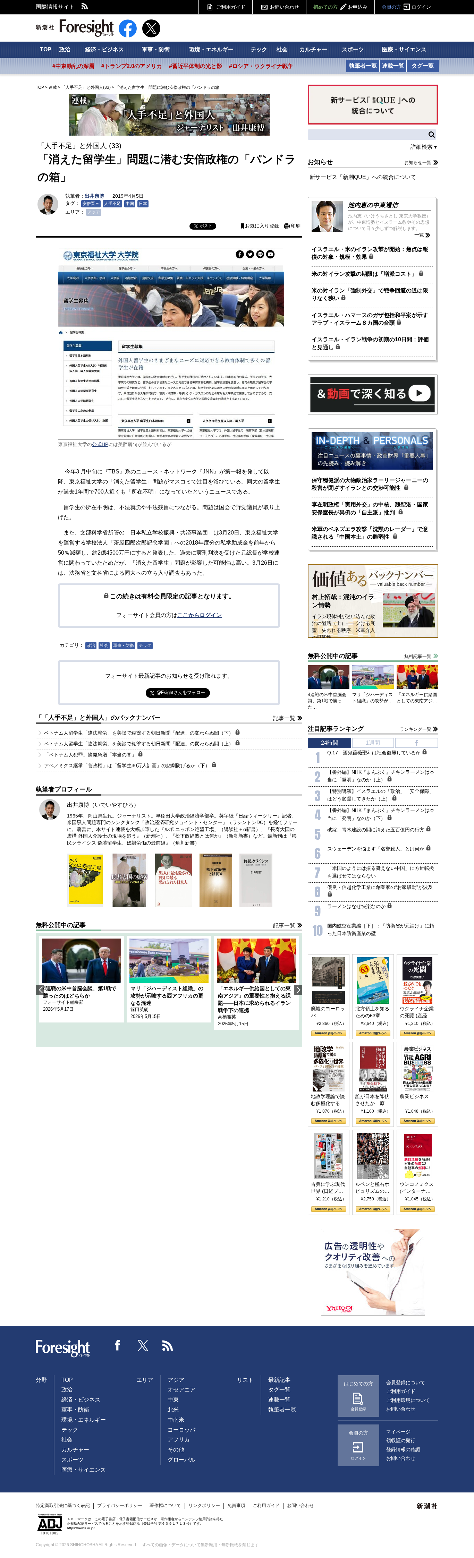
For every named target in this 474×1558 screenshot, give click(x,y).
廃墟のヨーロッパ (328, 1012)
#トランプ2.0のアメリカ (131, 66)
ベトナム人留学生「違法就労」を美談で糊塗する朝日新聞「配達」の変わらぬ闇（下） (139, 733)
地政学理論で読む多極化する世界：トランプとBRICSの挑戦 (328, 1100)
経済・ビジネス (104, 49)
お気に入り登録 (262, 226)
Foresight (63, 1349)
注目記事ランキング (336, 728)
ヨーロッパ (181, 1430)
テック (259, 49)
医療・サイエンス (404, 49)
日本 (143, 203)
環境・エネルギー (211, 49)
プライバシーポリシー (119, 1505)
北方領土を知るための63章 (372, 1012)
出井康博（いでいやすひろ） (103, 805)
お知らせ (320, 162)
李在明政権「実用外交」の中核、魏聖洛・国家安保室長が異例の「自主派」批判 (370, 508)
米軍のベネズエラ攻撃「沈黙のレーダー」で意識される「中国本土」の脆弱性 (370, 533)
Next (298, 990)
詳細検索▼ (424, 147)
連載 (53, 87)
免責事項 (236, 1505)
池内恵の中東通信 (373, 205)
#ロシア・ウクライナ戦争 (261, 66)
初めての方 (340, 7)
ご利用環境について (408, 1400)
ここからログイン (199, 615)
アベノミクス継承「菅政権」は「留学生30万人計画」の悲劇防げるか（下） (127, 765)
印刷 (296, 226)
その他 (176, 1450)
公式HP (100, 444)
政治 (64, 49)
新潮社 (427, 1506)
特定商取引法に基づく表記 (63, 1505)
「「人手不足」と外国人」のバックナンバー (98, 717)
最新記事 (279, 1380)
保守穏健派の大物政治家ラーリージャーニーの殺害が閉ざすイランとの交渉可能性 (370, 484)
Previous (40, 990)
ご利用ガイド (230, 7)
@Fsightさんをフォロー (180, 692)
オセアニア (181, 1390)
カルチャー (313, 49)
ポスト (206, 225)
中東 (173, 1400)
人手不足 (112, 203)
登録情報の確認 (403, 1449)
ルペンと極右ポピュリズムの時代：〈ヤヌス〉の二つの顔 (372, 1188)
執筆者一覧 (363, 66)
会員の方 (406, 7)
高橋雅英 (227, 1016)
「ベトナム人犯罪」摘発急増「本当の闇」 (91, 754)
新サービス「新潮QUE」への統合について (363, 177)
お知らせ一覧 (417, 162)
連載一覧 (393, 66)
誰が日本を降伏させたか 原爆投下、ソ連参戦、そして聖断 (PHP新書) (372, 1100)
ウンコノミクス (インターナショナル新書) (417, 1188)
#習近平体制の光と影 (195, 66)
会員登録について (405, 1382)
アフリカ (179, 1440)
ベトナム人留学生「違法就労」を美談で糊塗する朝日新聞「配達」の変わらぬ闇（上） (139, 743)
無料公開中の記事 (61, 925)
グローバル (181, 1460)
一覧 (419, 235)
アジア (93, 212)
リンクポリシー (204, 1505)
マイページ (398, 1432)
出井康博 (94, 196)
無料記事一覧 (417, 656)
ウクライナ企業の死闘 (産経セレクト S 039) (417, 1012)
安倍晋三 (91, 203)
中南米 (176, 1420)
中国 (130, 203)
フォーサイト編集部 (63, 1002)
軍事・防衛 (156, 49)
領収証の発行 (400, 1440)
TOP (45, 49)
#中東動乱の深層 (73, 66)
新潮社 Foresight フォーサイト (75, 28)
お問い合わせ (284, 7)
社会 (282, 49)
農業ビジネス (414, 1096)
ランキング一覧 (415, 729)
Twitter (143, 1345)
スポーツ (353, 49)
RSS (85, 7)
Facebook (118, 1345)
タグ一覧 (423, 66)
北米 (173, 1410)
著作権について (165, 1505)
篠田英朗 (139, 1009)
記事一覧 (284, 718)
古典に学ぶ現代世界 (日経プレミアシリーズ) (328, 1188)
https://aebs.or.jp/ (81, 1528)
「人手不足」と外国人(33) (86, 87)
